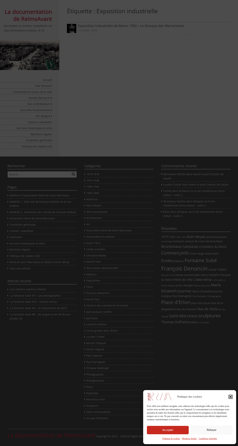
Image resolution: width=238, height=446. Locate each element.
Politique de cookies (171, 438)
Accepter (167, 429)
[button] (230, 397)
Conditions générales (208, 438)
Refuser (211, 429)
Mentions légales (189, 438)
